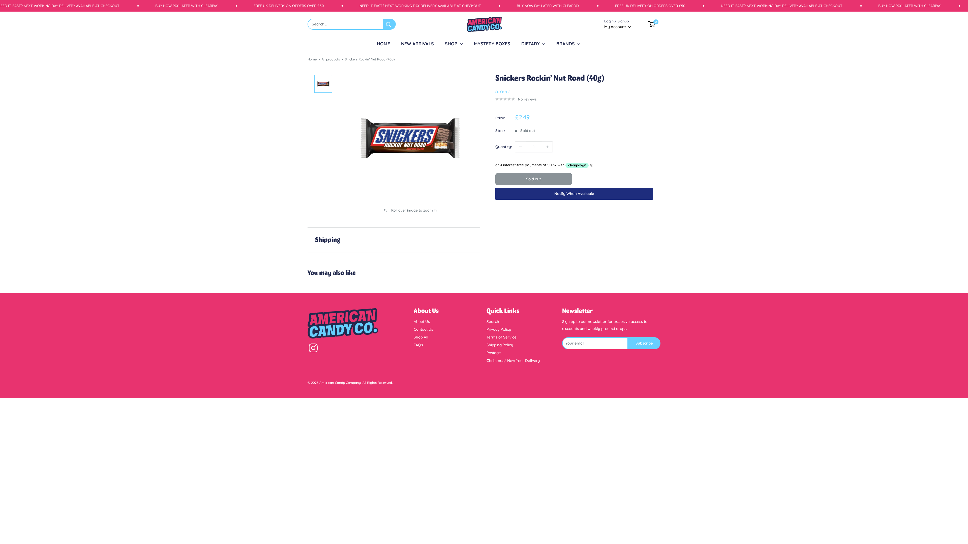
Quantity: (503, 146)
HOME (383, 44)
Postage (494, 352)
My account (615, 26)
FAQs (418, 345)
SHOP (451, 44)
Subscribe (644, 343)
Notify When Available (574, 193)
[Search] (389, 24)
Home (312, 59)
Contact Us (423, 329)
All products (331, 59)
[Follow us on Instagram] (313, 349)
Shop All (421, 337)
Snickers (502, 92)
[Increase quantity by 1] (547, 147)
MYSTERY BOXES (492, 44)
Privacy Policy (499, 329)
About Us (422, 321)
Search (493, 321)
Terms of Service (502, 337)
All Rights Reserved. (377, 383)
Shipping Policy (500, 345)
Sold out (533, 179)
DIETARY (530, 44)
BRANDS (565, 44)
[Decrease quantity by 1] (520, 147)
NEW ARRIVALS (417, 44)
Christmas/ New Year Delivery (513, 360)
